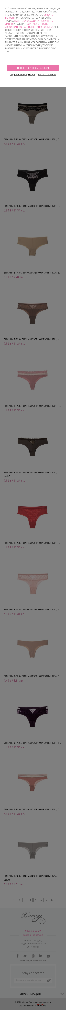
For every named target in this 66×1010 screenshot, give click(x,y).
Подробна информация (22, 74)
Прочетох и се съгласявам (33, 68)
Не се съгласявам (47, 74)
